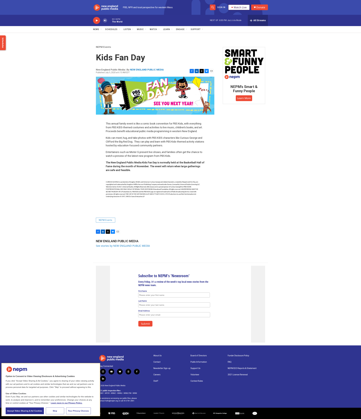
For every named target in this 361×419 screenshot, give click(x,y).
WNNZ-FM (127, 393)
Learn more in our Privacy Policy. (66, 403)
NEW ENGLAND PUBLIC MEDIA (147, 69)
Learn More (244, 98)
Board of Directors (199, 356)
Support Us (195, 368)
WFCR (107, 393)
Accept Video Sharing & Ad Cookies (24, 411)
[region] (50, 389)
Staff (155, 381)
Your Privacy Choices (78, 411)
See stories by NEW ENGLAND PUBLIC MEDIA (123, 245)
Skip (55, 411)
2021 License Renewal (238, 375)
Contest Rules (197, 381)
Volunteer (195, 375)
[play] (96, 20)
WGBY (101, 393)
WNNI (135, 393)
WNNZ (113, 393)
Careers (156, 375)
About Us (157, 356)
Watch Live (240, 7)
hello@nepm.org (111, 401)
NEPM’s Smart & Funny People (243, 89)
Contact (156, 362)
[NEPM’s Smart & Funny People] (244, 64)
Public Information (199, 362)
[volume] (105, 20)
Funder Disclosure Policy (238, 356)
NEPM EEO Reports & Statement (242, 368)
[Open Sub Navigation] (101, 29)
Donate (260, 7)
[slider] (109, 20)
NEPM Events (103, 47)
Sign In (221, 7)
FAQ (229, 362)
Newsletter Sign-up (161, 368)
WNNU (119, 393)
